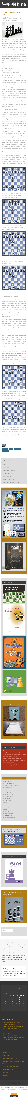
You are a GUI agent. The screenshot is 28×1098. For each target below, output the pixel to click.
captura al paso (5, 449)
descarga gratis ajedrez (9, 817)
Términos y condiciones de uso (11, 1066)
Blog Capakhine (7, 476)
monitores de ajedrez (8, 783)
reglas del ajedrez (17, 449)
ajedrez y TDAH (7, 809)
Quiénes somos (7, 1052)
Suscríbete (6, 1055)
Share (3, 444)
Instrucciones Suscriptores (10, 1058)
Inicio (4, 464)
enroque (11, 449)
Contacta (5, 1075)
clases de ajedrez (7, 789)
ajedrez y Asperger (7, 807)
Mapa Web (6, 1072)
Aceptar (14, 1094)
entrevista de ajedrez (8, 813)
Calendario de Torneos (9, 479)
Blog (9, 17)
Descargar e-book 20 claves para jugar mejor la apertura (13, 1062)
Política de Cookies (8, 1069)
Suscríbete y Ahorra (8, 467)
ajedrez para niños (5, 450)
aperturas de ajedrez (8, 796)
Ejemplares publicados (9, 470)
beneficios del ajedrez (8, 794)
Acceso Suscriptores (8, 473)
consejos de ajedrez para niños (11, 785)
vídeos (5, 802)
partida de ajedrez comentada (10, 792)
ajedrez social (6, 806)
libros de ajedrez (7, 800)
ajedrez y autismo (7, 815)
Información (14, 1096)
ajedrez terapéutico (8, 804)
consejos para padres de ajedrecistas (12, 791)
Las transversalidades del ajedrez (11, 482)
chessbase (6, 811)
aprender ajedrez (7, 787)
